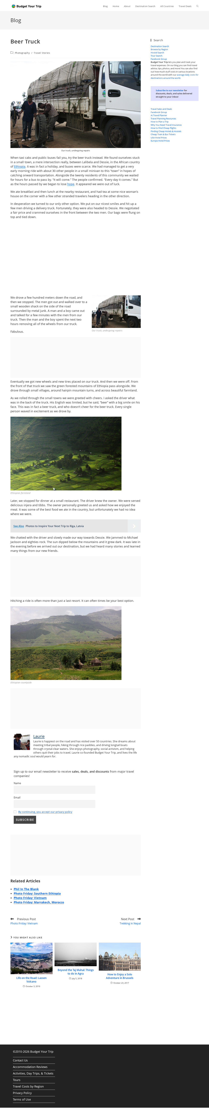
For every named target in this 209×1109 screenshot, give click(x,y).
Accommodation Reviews (30, 1067)
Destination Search (160, 46)
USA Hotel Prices (159, 137)
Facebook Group (159, 58)
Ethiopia (19, 166)
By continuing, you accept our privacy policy (45, 812)
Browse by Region (159, 49)
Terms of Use (22, 1099)
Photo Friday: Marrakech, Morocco (39, 902)
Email (17, 797)
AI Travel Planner (159, 115)
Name (17, 783)
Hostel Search (157, 52)
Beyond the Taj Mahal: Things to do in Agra (76, 971)
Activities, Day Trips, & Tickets (33, 1073)
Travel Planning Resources (163, 118)
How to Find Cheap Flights (163, 128)
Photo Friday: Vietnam (30, 898)
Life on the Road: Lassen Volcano (31, 979)
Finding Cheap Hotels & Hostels (166, 131)
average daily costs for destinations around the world (174, 76)
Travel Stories (42, 52)
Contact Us (20, 1060)
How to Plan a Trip (160, 121)
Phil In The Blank (26, 889)
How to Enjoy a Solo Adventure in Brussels (119, 976)
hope (70, 184)
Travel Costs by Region (28, 1086)
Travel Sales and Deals (161, 108)
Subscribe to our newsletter (170, 90)
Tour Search (156, 55)
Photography (22, 52)
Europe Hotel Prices (160, 140)
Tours (16, 1080)
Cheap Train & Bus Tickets (163, 134)
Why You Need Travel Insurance (166, 124)
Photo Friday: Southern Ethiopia (37, 893)
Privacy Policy (22, 1093)
